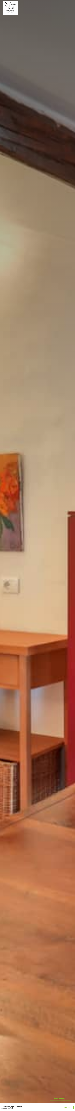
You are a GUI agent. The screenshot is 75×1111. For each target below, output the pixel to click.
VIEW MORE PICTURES (61, 1098)
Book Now (67, 1107)
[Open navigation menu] (71, 8)
